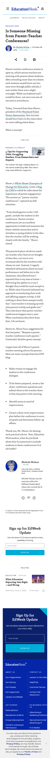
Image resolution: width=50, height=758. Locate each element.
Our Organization (13, 677)
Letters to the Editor (39, 677)
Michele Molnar (22, 47)
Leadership (14, 18)
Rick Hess (10, 590)
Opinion (22, 575)
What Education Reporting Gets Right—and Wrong (17, 582)
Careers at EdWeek (14, 697)
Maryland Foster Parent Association (22, 113)
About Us (10, 672)
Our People (11, 687)
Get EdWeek (12, 705)
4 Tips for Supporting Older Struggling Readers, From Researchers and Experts (22, 155)
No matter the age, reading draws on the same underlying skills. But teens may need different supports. (22, 167)
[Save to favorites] (25, 59)
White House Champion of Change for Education (24, 185)
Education (12, 26)
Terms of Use (31, 752)
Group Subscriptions (15, 720)
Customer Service (37, 687)
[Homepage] (25, 8)
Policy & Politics (28, 18)
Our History (11, 682)
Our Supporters (13, 692)
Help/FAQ (34, 682)
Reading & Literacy (15, 148)
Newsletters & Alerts (15, 715)
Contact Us (35, 672)
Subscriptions (12, 710)
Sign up (25, 648)
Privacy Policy (13, 744)
